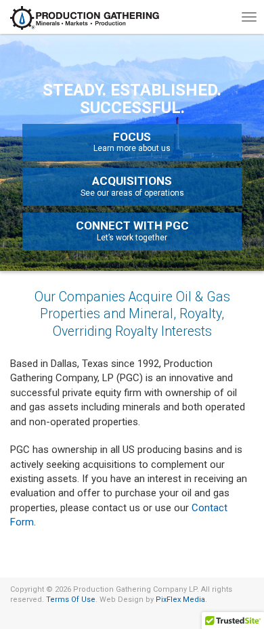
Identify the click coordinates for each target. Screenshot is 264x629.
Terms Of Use (70, 599)
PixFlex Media (180, 599)
